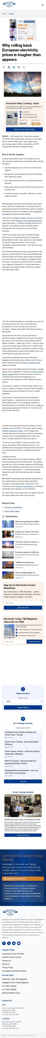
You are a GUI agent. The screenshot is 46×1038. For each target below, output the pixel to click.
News (11, 14)
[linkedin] (14, 67)
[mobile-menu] (42, 5)
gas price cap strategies (24, 486)
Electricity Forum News (13, 507)
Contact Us (6, 961)
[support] (19, 67)
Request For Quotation (16, 879)
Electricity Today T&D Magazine (14, 979)
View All (23, 781)
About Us (6, 964)
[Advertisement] (23, 295)
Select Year (23, 698)
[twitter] (9, 67)
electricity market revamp (30, 363)
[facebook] (4, 67)
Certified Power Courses (11, 957)
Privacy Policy (7, 967)
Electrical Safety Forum (11, 993)
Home (4, 14)
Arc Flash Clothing (9, 989)
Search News (23, 707)
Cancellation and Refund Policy (14, 971)
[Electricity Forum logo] (9, 4)
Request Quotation (23, 835)
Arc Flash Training (9, 986)
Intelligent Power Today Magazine (15, 982)
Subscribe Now (23, 608)
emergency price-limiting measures (28, 221)
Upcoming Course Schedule (13, 954)
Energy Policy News (12, 511)
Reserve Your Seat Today (24, 129)
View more (18, 526)
